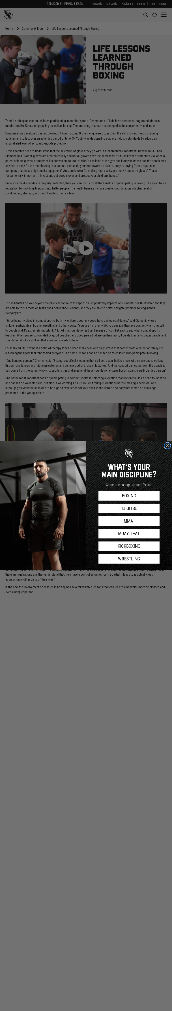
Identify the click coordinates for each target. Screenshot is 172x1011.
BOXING (129, 495)
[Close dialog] (167, 446)
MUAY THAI (129, 533)
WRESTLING (129, 559)
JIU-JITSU (129, 508)
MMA (129, 521)
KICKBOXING (129, 546)
